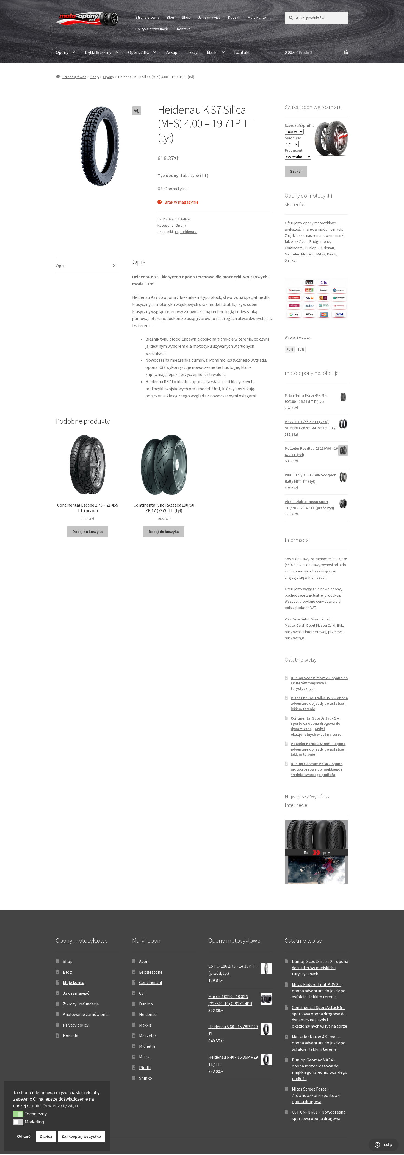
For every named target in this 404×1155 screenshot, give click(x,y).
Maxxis (145, 1025)
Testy (192, 52)
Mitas (144, 1057)
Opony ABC (138, 52)
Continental (150, 982)
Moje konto (257, 17)
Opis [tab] (60, 265)
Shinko (145, 1078)
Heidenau (188, 231)
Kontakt (183, 28)
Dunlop (146, 1004)
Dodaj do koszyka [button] (88, 531)
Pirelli (145, 1067)
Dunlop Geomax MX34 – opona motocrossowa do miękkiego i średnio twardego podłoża (316, 769)
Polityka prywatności (152, 28)
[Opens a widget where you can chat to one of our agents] (383, 1145)
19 (176, 231)
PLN (289, 349)
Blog (170, 17)
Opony (62, 52)
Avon (143, 961)
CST (142, 993)
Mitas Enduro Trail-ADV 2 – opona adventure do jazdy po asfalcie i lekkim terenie (319, 703)
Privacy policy (75, 1025)
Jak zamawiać (209, 17)
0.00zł (298, 52)
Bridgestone (150, 972)
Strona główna (147, 17)
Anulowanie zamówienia (86, 1014)
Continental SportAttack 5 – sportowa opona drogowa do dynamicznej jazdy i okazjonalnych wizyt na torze (316, 726)
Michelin (147, 1046)
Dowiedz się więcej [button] (62, 1105)
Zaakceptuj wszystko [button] (81, 1136)
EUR (300, 349)
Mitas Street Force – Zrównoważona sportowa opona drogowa (316, 1095)
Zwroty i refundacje (81, 1004)
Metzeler (147, 1035)
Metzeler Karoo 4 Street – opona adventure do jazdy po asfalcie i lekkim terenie (318, 749)
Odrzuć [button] (24, 1136)
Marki (212, 52)
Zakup (171, 52)
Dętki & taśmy (98, 52)
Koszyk (234, 17)
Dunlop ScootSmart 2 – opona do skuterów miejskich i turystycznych (319, 683)
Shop (186, 17)
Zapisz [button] (46, 1136)
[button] (136, 110)
